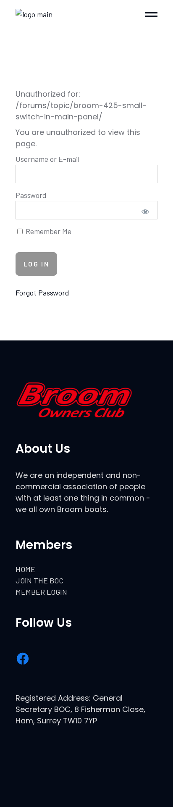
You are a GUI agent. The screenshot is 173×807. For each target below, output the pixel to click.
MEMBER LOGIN (41, 591)
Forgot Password (42, 292)
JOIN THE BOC (39, 580)
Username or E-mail (47, 159)
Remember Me (47, 231)
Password (31, 195)
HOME (25, 569)
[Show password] (145, 211)
